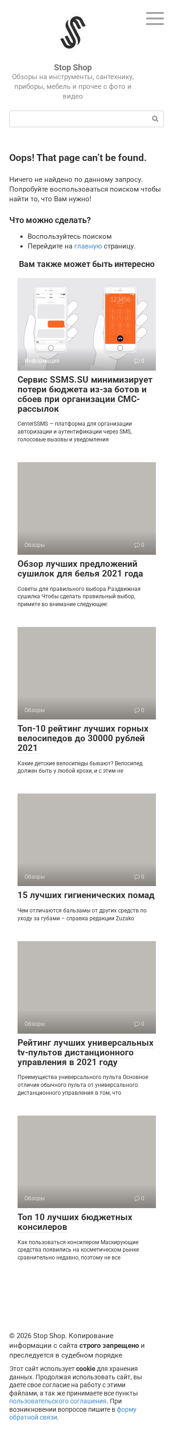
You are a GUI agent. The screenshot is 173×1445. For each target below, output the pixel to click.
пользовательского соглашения (58, 1401)
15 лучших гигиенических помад (86, 895)
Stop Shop (73, 67)
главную (88, 246)
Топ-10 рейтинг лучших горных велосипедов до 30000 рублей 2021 (83, 738)
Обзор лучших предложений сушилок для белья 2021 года (80, 568)
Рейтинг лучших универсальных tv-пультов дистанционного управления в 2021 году (86, 1052)
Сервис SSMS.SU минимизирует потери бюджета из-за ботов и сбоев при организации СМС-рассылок (85, 394)
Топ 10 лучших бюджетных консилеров (75, 1222)
